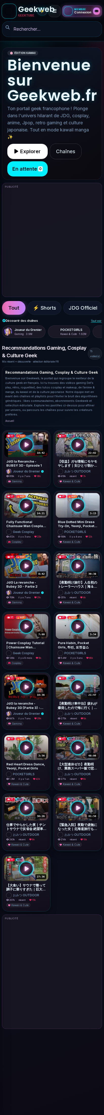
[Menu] (54, 11)
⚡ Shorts (44, 308)
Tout (13, 308)
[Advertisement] (52, 242)
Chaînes (65, 151)
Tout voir (96, 320)
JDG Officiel (83, 308)
